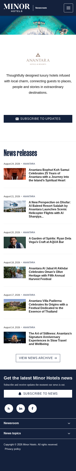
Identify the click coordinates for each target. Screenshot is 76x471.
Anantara (29, 164)
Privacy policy (13, 448)
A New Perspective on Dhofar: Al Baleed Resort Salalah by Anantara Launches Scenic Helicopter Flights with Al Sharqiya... (50, 209)
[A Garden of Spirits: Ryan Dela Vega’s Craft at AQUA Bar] (15, 242)
